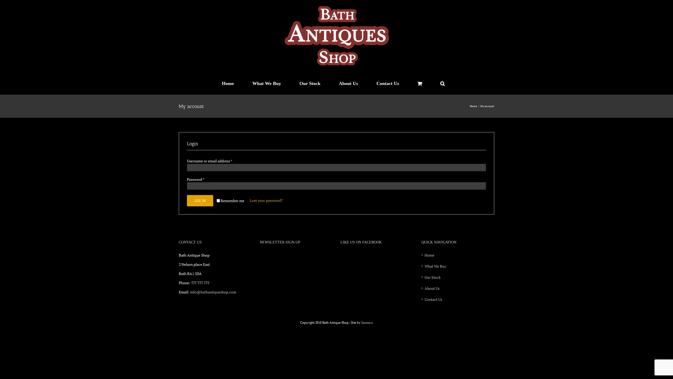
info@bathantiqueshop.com (213, 292)
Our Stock (433, 277)
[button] (442, 83)
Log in (200, 200)
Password (195, 179)
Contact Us (433, 299)
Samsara (367, 323)
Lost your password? (266, 200)
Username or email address (209, 160)
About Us (432, 288)
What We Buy (435, 266)
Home (429, 255)
